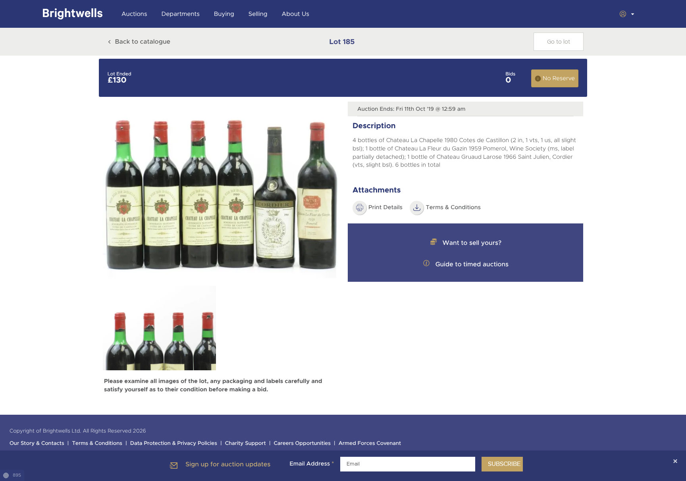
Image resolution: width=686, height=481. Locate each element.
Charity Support (245, 443)
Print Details (385, 207)
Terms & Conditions (453, 207)
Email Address (311, 464)
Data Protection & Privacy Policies (173, 443)
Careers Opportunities (302, 443)
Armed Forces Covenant (370, 443)
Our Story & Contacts (37, 443)
